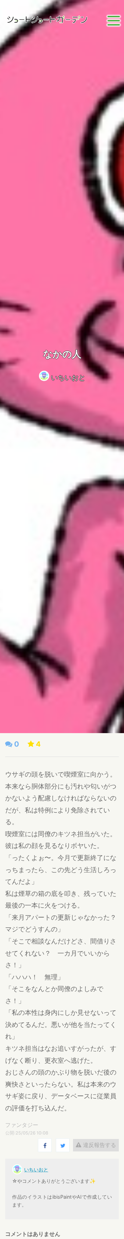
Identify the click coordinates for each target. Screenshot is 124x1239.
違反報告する (98, 1144)
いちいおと (68, 377)
